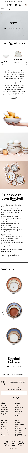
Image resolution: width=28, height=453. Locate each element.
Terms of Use (18, 389)
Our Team (18, 412)
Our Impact (19, 407)
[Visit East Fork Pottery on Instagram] (10, 397)
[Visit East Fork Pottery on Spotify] (14, 397)
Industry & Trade (20, 428)
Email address (6, 393)
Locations (4, 412)
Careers (18, 409)
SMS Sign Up (19, 430)
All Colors (4, 9)
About (17, 405)
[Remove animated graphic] (27, 374)
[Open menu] (2, 5)
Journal (17, 414)
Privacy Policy (10, 389)
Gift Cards (4, 409)
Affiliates (18, 432)
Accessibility (5, 431)
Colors (17, 416)
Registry (4, 414)
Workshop (4, 407)
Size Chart (4, 429)
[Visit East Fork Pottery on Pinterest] (17, 397)
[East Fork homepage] (13, 4)
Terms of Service (6, 433)
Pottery (3, 405)
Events (17, 423)
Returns (4, 427)
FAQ (2, 425)
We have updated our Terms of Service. (14, 1)
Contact (4, 423)
